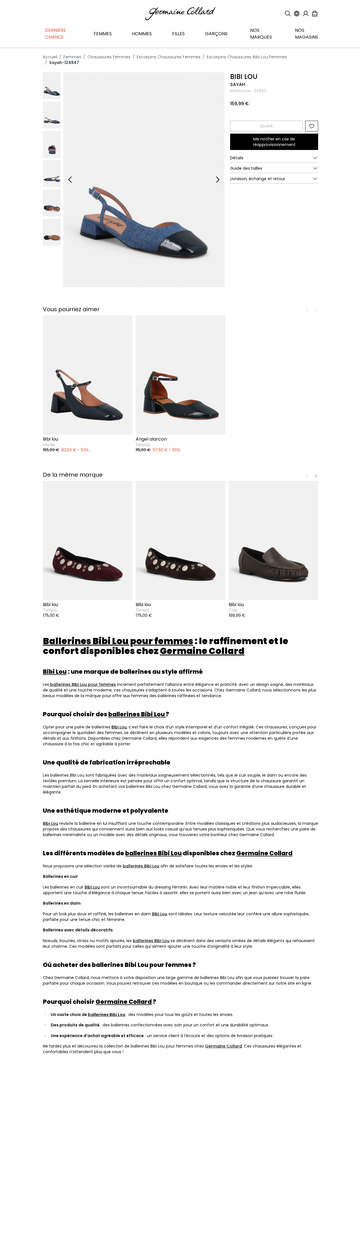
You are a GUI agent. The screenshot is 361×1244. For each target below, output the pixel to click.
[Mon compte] (305, 13)
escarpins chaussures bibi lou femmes (247, 57)
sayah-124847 (64, 62)
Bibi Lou (119, 727)
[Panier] (314, 13)
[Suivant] (217, 179)
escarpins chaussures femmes (169, 57)
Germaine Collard (223, 1046)
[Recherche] (287, 13)
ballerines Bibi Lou (141, 866)
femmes (72, 57)
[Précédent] (69, 179)
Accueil (50, 57)
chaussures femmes (109, 57)
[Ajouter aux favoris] (311, 126)
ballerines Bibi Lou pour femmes (82, 684)
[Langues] (296, 13)
